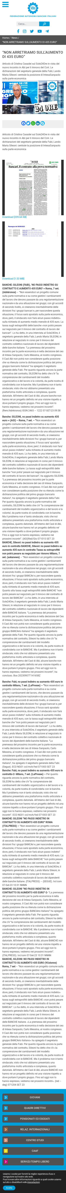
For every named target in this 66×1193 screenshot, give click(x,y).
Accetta (9, 1188)
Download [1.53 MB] (13, 278)
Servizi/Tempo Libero (35, 1161)
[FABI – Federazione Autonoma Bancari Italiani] (33, 9)
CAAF (35, 1150)
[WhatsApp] (33, 124)
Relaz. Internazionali (35, 1129)
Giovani (35, 1097)
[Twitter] (28, 124)
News (14, 37)
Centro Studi (35, 1140)
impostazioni (33, 1182)
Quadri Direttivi (35, 1107)
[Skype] (42, 124)
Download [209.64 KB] (14, 217)
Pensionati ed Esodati (35, 1118)
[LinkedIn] (38, 124)
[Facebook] (23, 124)
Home (5, 37)
